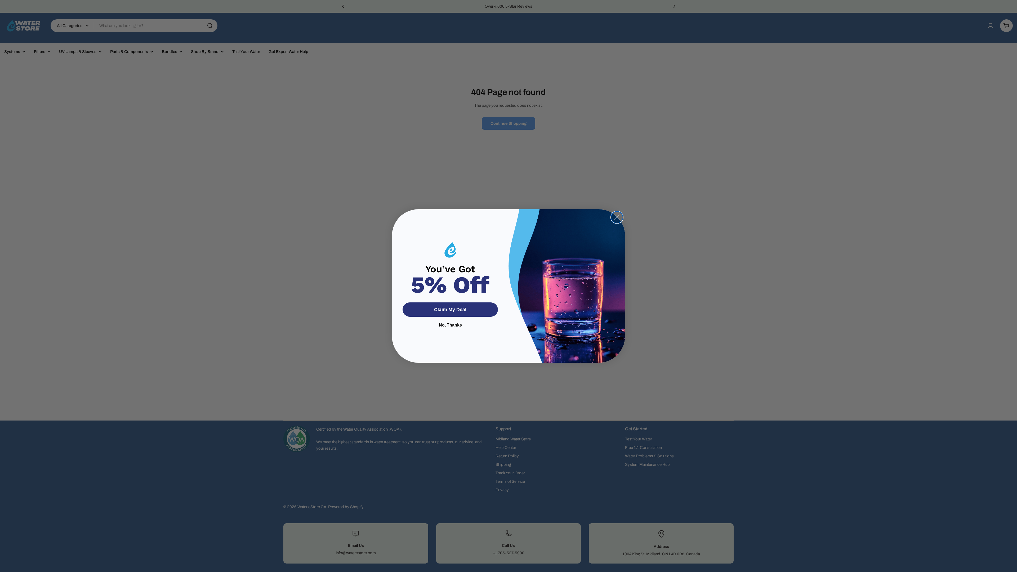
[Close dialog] (617, 217)
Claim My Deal (450, 309)
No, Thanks (450, 325)
